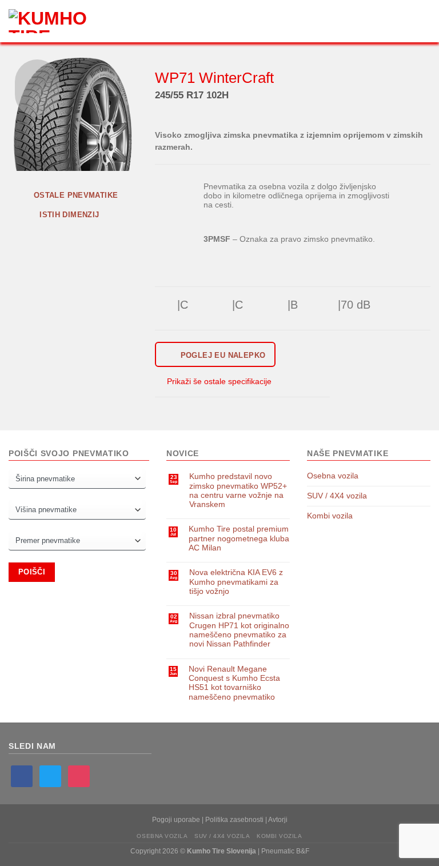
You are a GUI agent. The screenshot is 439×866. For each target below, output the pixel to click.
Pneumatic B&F (285, 851)
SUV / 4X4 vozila (337, 496)
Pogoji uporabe (176, 820)
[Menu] (115, 21)
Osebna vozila (332, 476)
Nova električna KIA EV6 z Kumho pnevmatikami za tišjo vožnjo (236, 582)
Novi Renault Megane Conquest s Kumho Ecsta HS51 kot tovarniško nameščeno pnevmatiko (234, 683)
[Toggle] (426, 476)
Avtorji (278, 820)
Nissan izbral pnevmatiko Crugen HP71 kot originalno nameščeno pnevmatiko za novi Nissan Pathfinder (239, 630)
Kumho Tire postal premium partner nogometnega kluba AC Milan (239, 538)
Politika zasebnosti (234, 820)
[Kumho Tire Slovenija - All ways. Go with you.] (54, 21)
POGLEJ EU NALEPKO (221, 355)
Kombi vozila (330, 516)
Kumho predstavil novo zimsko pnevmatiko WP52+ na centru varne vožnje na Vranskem (238, 490)
